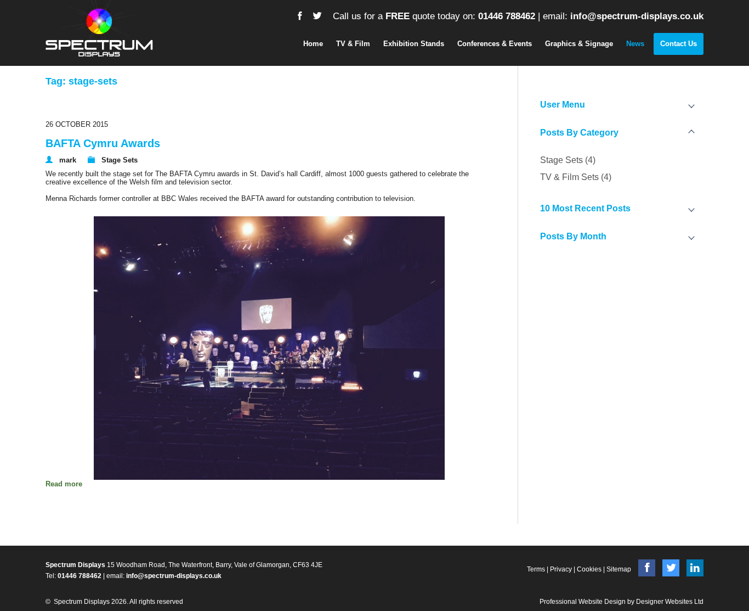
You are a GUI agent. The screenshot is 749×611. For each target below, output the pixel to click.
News (635, 44)
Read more (64, 484)
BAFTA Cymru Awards (103, 143)
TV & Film (353, 44)
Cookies (589, 569)
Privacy (561, 569)
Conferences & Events (494, 44)
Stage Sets (119, 160)
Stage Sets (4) (567, 160)
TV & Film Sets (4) (575, 177)
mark (67, 160)
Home (313, 44)
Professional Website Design (583, 602)
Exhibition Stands (413, 44)
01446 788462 (506, 16)
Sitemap (618, 569)
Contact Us (678, 44)
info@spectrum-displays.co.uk (636, 16)
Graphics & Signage (579, 44)
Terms (536, 569)
